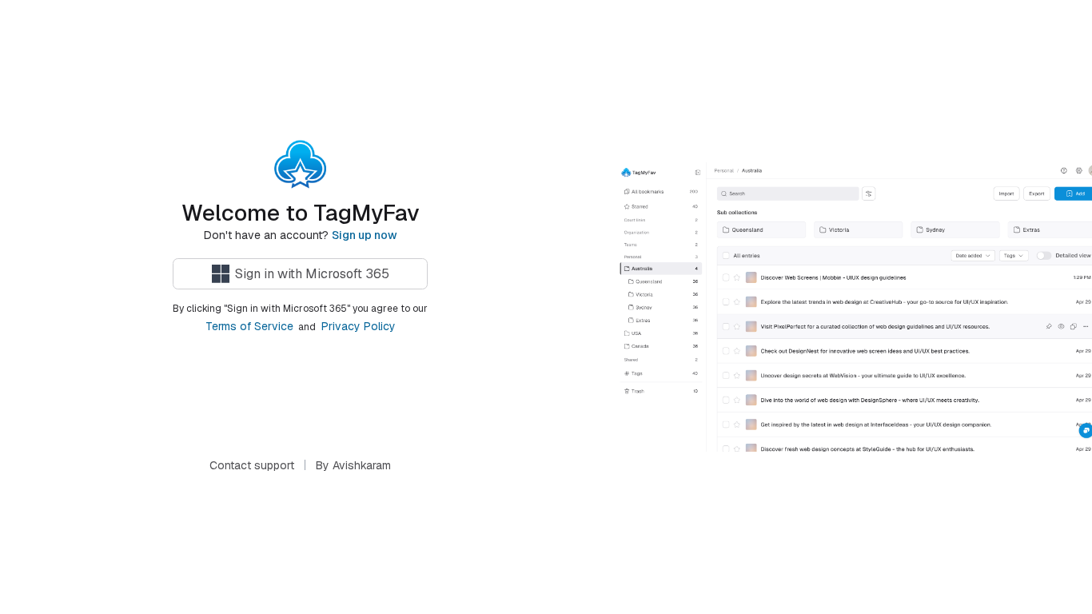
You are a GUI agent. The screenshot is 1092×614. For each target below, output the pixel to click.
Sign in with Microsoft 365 (312, 273)
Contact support (251, 465)
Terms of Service (249, 326)
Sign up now (364, 235)
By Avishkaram (353, 465)
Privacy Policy (358, 326)
